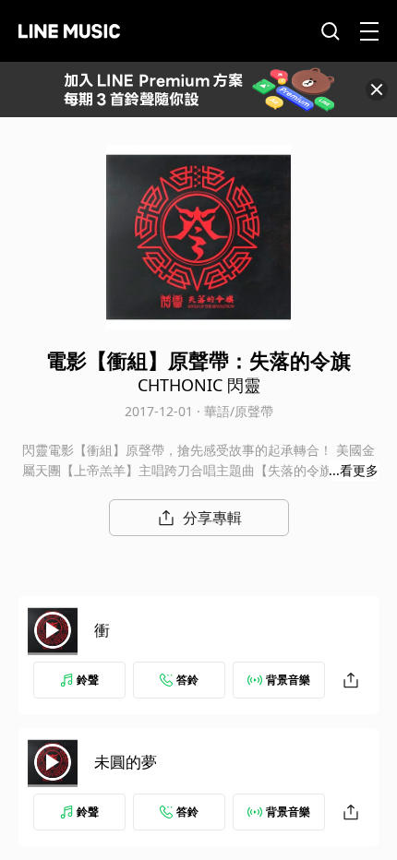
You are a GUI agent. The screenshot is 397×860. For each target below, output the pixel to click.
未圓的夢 (125, 761)
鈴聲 (88, 679)
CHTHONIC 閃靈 (199, 385)
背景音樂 (288, 679)
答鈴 (187, 679)
